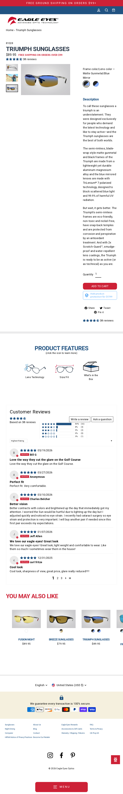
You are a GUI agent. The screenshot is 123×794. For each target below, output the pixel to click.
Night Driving (10, 729)
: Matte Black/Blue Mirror (96, 84)
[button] (14, 59)
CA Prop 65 (94, 733)
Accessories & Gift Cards (72, 729)
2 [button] (57, 578)
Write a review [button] (79, 419)
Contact (36, 733)
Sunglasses (9, 725)
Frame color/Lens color (99, 73)
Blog (35, 729)
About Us (37, 725)
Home (10, 30)
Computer (9, 733)
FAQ (91, 725)
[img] (28, 450)
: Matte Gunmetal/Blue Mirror (86, 84)
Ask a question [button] (102, 419)
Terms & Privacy (96, 729)
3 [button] (61, 578)
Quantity (88, 274)
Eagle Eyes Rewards (70, 725)
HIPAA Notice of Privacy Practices (18, 737)
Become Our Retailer (41, 737)
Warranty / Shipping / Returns (73, 733)
